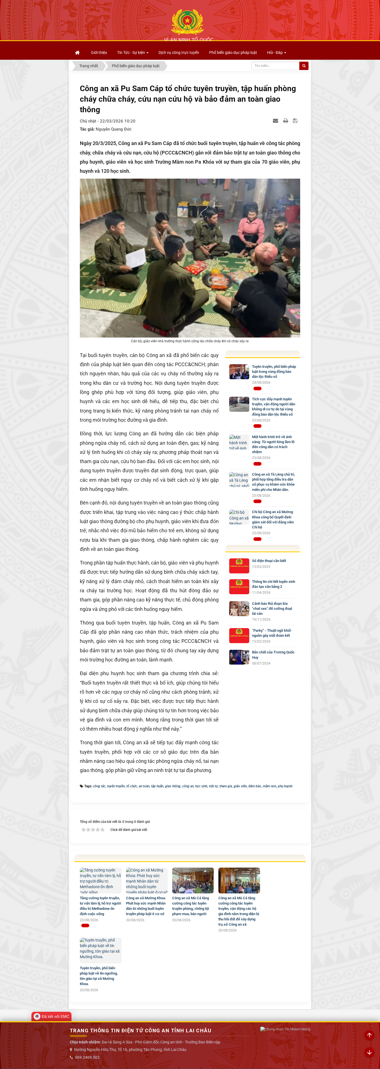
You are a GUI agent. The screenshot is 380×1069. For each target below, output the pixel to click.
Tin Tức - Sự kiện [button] (131, 52)
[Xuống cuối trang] (369, 1052)
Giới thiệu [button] (99, 52)
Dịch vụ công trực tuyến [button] (179, 52)
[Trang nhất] (78, 52)
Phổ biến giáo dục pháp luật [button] (233, 52)
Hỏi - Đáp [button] (275, 52)
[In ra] (286, 120)
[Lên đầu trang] (369, 1035)
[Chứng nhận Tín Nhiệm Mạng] (285, 1029)
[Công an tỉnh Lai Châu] (188, 25)
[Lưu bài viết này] (296, 120)
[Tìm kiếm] (304, 66)
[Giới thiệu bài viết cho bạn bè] (276, 120)
